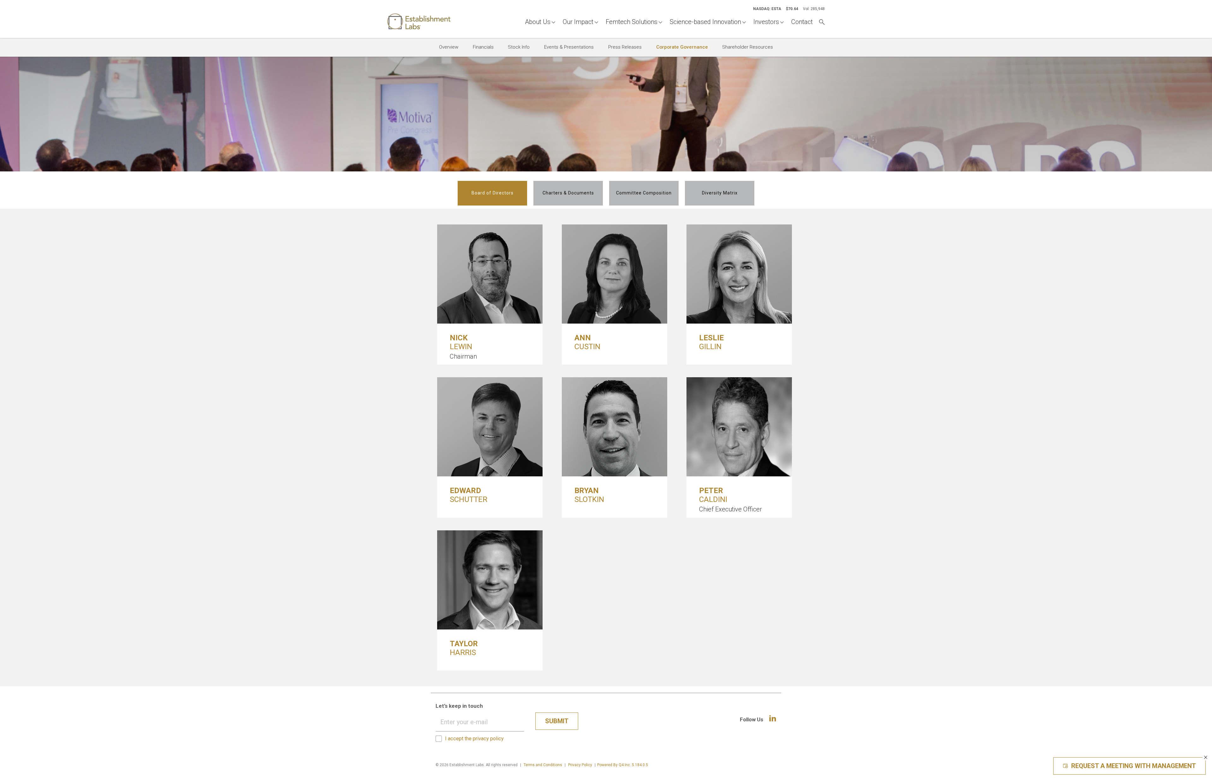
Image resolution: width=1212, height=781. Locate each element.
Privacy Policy (580, 765)
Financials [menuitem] (483, 47)
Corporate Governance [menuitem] (682, 47)
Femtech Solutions (631, 22)
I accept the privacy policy (474, 739)
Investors (766, 22)
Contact (802, 22)
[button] (1206, 757)
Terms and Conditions (543, 765)
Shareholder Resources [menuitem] (747, 47)
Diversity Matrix (720, 192)
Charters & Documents (568, 192)
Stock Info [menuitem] (519, 47)
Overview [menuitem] (448, 47)
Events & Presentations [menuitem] (569, 47)
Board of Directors (493, 192)
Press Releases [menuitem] (625, 47)
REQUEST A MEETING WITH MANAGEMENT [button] (1133, 766)
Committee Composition (644, 192)
